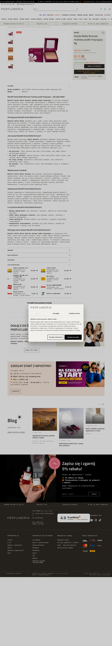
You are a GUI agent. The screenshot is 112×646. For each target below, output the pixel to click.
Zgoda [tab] (38, 313)
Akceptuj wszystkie (73, 337)
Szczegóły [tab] (56, 313)
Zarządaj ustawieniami (56, 337)
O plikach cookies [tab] (74, 313)
